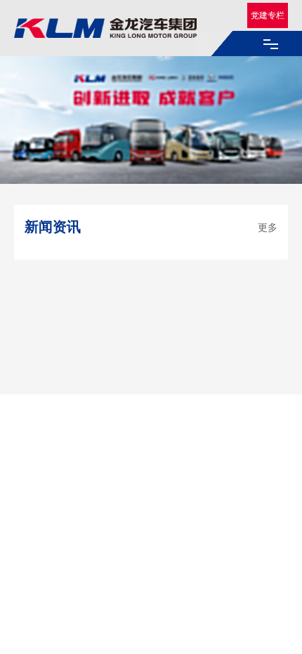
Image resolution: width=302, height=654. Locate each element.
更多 (267, 227)
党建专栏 (267, 15)
